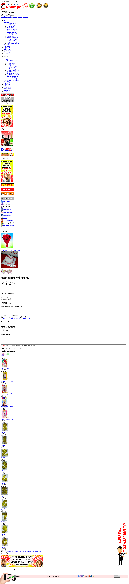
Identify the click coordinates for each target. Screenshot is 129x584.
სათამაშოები (7, 51)
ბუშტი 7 (3, 521)
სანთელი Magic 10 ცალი (7, 381)
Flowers (29, 551)
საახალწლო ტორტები (13, 43)
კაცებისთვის (10, 27)
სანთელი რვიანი (5, 368)
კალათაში (3, 371)
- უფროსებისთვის (11, 77)
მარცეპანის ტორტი (12, 36)
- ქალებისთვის (11, 63)
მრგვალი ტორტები (12, 39)
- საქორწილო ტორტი (13, 61)
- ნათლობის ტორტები (13, 74)
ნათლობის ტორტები (12, 37)
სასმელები (7, 49)
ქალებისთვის (10, 26)
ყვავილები (7, 47)
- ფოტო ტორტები (11, 67)
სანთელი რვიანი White (7, 419)
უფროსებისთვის (11, 40)
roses (33, 551)
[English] (2, 9)
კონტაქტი (25, 17)
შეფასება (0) (12, 318)
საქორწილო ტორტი (12, 24)
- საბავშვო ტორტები (12, 66)
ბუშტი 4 (3, 483)
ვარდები (14, 551)
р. (6, 11)
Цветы (36, 551)
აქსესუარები (7, 46)
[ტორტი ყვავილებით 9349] (9, 267)
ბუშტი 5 (3, 496)
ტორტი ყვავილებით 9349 (13, 250)
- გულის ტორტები (11, 71)
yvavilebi (19, 551)
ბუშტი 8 (3, 432)
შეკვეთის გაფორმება (16, 17)
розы (40, 551)
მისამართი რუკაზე (8, 225)
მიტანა (5, 91)
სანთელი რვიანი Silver (7, 393)
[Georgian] (1, 9)
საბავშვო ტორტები (12, 29)
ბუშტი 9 (3, 534)
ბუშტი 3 (3, 470)
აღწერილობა (4, 318)
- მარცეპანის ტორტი (12, 73)
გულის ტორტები (11, 34)
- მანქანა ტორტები (12, 68)
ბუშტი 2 (3, 457)
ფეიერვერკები (8, 50)
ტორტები (6, 22)
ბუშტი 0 (3, 547)
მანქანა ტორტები (11, 32)
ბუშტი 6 (3, 508)
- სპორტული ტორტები (13, 70)
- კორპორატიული (12, 60)
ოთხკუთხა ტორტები (12, 42)
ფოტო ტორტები (11, 30)
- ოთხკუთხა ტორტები (13, 78)
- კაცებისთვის (10, 64)
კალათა (8, 17)
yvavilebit (24, 551)
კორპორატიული (11, 23)
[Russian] (4, 9)
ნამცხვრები (7, 90)
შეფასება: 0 (12, 317)
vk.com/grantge (7, 215)
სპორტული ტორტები (12, 33)
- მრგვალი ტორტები (12, 76)
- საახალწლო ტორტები (13, 80)
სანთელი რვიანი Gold (7, 406)
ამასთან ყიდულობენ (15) (23, 318)
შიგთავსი (6, 44)
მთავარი (3, 17)
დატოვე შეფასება (21, 317)
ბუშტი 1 (3, 445)
